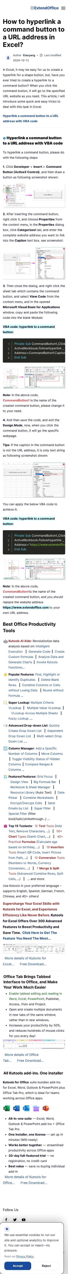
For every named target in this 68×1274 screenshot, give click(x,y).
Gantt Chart (36, 836)
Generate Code (39, 651)
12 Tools (44, 826)
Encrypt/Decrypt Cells (26, 803)
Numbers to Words (23, 863)
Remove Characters (30, 831)
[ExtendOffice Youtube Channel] (23, 1219)
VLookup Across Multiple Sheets (34, 713)
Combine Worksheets (38, 798)
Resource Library (22, 792)
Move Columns (52, 754)
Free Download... (33, 964)
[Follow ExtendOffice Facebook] (6, 1219)
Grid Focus (45, 776)
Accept (18, 1266)
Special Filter (17, 813)
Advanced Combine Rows (36, 873)
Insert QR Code (29, 852)
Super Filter (42, 808)
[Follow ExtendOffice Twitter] (15, 1219)
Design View (19, 782)
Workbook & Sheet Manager (30, 787)
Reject (46, 1266)
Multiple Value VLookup (44, 708)
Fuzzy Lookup (18, 718)
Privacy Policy (25, 1256)
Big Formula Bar (45, 782)
